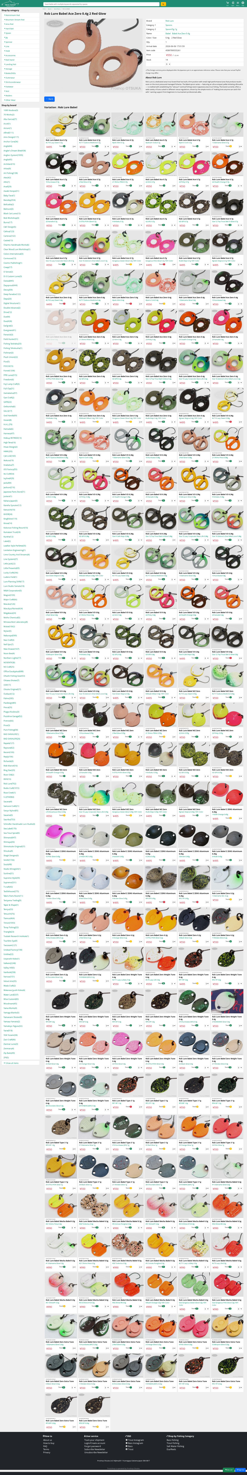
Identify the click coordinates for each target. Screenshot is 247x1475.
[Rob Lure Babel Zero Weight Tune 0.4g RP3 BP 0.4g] (61, 1001)
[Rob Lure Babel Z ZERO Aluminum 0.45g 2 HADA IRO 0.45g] (94, 835)
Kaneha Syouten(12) (12, 505)
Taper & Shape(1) (11, 905)
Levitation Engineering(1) (14, 550)
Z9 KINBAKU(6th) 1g (186, 1184)
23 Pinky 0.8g (151, 615)
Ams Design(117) (11, 137)
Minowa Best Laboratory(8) (16, 622)
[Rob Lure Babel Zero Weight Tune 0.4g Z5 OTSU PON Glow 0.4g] (161, 1043)
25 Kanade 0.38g (152, 497)
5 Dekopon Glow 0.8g (54, 654)
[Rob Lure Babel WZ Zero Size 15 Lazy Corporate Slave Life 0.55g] (94, 793)
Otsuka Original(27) (12, 689)
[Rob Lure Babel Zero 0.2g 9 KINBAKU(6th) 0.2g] (94, 959)
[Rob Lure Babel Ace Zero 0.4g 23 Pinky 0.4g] (161, 321)
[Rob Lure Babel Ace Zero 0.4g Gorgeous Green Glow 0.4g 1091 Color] (128, 400)
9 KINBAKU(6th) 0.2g (87, 977)
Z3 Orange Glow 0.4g (87, 1064)
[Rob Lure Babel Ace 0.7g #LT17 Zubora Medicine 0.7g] (94, 124)
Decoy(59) (8, 289)
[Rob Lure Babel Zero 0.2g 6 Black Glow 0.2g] (194, 919)
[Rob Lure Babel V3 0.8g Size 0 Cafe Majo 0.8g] (194, 636)
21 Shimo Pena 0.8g (86, 615)
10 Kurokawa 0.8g (219, 575)
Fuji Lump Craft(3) (11, 384)
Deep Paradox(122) (12, 294)
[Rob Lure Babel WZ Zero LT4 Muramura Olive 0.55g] (61, 793)
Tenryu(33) (8, 909)
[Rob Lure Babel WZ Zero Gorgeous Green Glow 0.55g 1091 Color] (128, 793)
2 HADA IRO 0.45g (85, 856)
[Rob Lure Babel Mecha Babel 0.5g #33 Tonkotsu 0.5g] (128, 1245)
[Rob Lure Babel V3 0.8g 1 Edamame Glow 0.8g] (194, 557)
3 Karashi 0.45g (118, 856)
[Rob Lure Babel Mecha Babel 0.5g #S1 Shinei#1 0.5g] (61, 1284)
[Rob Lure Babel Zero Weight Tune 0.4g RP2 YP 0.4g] (227, 959)
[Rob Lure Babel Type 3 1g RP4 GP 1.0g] (227, 1085)
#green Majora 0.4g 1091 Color (190, 418)
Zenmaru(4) (9, 1048)
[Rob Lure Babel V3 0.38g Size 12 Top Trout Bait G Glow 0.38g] (161, 518)
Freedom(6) (9, 379)
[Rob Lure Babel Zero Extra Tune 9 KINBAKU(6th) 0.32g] (161, 1365)
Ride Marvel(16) (10, 765)
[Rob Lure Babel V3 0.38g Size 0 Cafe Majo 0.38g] (128, 518)
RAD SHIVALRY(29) (12, 738)
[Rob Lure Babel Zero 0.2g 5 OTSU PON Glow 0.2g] (161, 919)
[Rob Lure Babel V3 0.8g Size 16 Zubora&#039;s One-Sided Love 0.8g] (94, 675)
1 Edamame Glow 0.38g (121, 457)
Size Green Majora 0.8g (121, 694)
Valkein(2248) (10, 963)
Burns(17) (8, 222)
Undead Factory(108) (13, 949)
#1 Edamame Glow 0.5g (55, 1263)
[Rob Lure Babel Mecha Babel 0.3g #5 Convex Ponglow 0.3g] (128, 1205)
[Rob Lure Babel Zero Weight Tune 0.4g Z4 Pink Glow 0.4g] (128, 1043)
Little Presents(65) (11, 568)
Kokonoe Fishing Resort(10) (16, 527)
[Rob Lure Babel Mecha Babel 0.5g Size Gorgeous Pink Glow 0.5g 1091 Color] (227, 1284)
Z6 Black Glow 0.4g (186, 1064)
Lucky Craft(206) (11, 572)
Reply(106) (8, 756)
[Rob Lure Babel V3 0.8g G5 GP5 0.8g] (161, 636)
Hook (8, 51)
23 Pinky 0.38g (84, 497)
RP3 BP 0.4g (50, 1022)
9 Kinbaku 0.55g (152, 772)
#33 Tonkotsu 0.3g (86, 1224)
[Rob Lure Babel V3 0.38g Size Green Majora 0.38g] (61, 557)
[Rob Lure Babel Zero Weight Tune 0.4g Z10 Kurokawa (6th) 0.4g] (194, 1001)
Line (7, 46)
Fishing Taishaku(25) (12, 343)
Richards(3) (8, 761)
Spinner (9, 42)
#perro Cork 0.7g (185, 142)
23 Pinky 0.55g (217, 733)
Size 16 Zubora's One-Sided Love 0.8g (93, 694)
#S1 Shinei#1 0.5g (52, 1302)
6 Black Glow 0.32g (53, 1384)
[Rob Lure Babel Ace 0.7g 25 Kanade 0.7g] (61, 203)
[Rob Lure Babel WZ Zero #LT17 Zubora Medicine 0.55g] (227, 675)
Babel (168, 33)
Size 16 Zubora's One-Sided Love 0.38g (226, 536)
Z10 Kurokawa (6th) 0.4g (188, 1022)
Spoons (50, 9)
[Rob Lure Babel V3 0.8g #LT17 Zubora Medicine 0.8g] (161, 557)
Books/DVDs (11, 73)
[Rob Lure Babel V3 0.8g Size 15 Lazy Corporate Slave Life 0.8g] (61, 675)
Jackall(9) (7, 483)
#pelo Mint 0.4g (118, 300)
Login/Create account (94, 1443)
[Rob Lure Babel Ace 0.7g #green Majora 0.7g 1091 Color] (227, 242)
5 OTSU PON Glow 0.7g (87, 221)
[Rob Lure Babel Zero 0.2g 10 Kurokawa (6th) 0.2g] (61, 919)
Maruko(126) (9, 604)
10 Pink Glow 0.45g (53, 856)
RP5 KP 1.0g (50, 1145)
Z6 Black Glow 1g (85, 1184)
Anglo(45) (8, 159)
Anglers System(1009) (13, 155)
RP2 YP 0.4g (216, 980)
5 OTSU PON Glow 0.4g (54, 379)
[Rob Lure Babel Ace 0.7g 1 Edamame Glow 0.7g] (227, 124)
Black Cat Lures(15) (12, 213)
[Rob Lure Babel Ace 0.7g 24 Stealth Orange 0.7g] (227, 164)
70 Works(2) (9, 114)
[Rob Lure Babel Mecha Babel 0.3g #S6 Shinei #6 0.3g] (227, 1205)
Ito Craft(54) (9, 473)
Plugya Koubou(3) (11, 711)
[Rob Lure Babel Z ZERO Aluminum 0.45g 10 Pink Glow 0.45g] (61, 835)
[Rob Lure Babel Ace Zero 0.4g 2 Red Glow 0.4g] (61, 321)
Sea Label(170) (10, 828)
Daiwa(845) (9, 280)
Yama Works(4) (10, 1008)
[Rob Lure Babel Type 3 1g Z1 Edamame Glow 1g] (94, 1127)
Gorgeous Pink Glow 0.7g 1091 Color (159, 261)
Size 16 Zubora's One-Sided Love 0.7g (93, 261)
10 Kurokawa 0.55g (86, 733)
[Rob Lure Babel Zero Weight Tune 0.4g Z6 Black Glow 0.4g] (194, 1043)
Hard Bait (10, 28)
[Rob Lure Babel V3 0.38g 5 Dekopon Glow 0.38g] (194, 478)
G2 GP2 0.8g (116, 654)
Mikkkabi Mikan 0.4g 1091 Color (91, 418)
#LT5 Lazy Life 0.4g (153, 980)
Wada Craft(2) (10, 985)
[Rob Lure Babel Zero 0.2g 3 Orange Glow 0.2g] (128, 919)
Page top (241, 1470)
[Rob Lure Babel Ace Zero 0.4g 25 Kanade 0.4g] (227, 321)
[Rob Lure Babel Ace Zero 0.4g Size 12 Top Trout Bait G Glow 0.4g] (161, 360)
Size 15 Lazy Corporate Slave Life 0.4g (193, 379)
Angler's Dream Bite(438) (15, 150)
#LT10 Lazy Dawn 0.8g (120, 575)
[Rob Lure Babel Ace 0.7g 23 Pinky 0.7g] (194, 164)
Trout (130, 1449)
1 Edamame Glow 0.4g (187, 300)
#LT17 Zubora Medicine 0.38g (57, 457)
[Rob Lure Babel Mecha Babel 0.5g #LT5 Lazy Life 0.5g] (227, 1245)
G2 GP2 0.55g (184, 772)
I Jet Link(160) (10, 456)
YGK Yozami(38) (10, 1035)
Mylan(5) (7, 631)
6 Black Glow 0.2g (185, 938)
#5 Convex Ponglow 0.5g (155, 1263)
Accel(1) (7, 123)
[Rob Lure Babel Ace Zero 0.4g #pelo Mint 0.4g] (128, 282)
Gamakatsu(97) (10, 393)
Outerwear (10, 78)
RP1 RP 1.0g (116, 1103)
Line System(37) (11, 559)
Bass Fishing (173, 1440)
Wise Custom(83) (11, 999)
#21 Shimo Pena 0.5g (87, 1263)
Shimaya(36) (9, 842)
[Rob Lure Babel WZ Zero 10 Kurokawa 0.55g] (94, 715)
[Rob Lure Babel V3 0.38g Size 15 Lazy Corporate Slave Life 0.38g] (194, 518)
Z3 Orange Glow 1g (186, 1145)
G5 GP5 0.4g (116, 379)
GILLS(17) (8, 411)
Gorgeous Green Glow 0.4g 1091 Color (126, 418)
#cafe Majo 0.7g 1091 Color (189, 261)
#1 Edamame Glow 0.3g (221, 1184)
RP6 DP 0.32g (84, 1423)
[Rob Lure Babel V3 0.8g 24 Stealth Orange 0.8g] (194, 597)
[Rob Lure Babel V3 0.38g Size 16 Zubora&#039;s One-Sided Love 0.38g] (227, 518)
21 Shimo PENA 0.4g (86, 339)
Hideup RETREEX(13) (12, 438)
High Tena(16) (10, 442)
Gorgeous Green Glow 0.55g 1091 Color (127, 812)
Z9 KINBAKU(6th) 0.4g (87, 1106)
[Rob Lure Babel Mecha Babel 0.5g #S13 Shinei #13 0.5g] (94, 1284)
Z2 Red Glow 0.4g (52, 1064)
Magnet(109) (9, 595)
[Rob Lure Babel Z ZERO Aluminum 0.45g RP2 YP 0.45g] (194, 877)
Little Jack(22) (9, 563)
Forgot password (92, 1446)
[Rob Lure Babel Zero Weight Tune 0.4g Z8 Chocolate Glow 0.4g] (61, 1085)
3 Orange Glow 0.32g (153, 1344)
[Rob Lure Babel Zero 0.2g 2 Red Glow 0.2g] (94, 919)
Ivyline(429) (9, 478)
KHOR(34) (8, 514)
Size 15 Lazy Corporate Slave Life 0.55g (93, 812)
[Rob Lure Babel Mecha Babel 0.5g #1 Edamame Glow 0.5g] (61, 1245)
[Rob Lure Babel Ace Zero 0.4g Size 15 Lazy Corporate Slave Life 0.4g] (194, 360)
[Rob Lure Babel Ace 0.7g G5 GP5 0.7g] (194, 203)
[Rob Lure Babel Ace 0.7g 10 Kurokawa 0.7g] (61, 164)
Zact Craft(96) (9, 1039)
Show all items (12, 1063)
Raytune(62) (9, 747)
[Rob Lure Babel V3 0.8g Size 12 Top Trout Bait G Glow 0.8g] (227, 636)
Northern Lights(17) (12, 658)
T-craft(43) (8, 886)
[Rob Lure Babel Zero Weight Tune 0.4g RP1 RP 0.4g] (194, 959)
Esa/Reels (171, 1449)
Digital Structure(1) (12, 303)
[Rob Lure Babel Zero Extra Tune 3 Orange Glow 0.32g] (161, 1326)
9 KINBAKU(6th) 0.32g (154, 1384)
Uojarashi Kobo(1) (11, 958)
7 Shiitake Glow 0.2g (219, 938)
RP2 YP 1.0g (150, 1103)
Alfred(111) (9, 132)
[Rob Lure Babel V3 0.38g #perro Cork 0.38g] (94, 439)
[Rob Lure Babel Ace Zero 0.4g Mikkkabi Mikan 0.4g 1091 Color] (94, 400)
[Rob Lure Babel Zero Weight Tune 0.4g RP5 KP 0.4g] (128, 1001)
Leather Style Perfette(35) (15, 545)
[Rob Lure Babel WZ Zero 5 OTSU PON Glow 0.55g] (128, 754)
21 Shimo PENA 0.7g (119, 182)
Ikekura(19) (9, 460)
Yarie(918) (8, 1030)
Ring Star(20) (9, 770)
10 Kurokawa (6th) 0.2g (54, 938)
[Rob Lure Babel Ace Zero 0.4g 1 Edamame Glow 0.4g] (194, 282)
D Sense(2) (8, 271)
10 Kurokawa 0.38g (153, 457)
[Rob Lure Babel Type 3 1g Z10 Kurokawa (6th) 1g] (128, 1127)
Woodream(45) (10, 1003)
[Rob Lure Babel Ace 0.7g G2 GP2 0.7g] (161, 203)
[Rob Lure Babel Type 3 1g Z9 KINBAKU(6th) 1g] (194, 1166)
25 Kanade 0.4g (218, 339)
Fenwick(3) (8, 334)
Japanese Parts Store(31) (14, 491)
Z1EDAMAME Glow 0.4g (221, 1022)
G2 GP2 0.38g (51, 536)
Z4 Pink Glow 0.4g (119, 1064)
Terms (46, 1449)
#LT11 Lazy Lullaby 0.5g (188, 1263)
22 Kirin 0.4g (116, 339)
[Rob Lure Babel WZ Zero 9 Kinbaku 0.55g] (161, 754)
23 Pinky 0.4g (151, 339)
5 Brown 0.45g (184, 856)
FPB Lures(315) (10, 375)
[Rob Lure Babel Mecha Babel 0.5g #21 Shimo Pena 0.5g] (94, 1245)
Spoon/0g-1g (57, 9)
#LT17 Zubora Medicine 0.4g (89, 300)
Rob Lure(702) (10, 783)
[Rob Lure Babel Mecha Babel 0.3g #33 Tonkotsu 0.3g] (94, 1205)
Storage (9, 69)
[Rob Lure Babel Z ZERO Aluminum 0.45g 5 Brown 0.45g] (194, 835)
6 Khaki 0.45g (217, 856)
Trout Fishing (173, 1443)
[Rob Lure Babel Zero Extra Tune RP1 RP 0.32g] (194, 1365)
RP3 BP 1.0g (183, 1103)
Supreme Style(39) (12, 878)
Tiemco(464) (9, 918)
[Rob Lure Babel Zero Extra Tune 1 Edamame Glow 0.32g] (61, 1326)
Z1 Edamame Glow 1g (87, 1145)
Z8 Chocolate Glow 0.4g (54, 1106)
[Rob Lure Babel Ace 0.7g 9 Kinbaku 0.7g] (128, 203)
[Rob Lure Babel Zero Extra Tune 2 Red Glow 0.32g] (128, 1326)
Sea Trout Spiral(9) (12, 833)
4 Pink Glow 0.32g (185, 1344)
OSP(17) (7, 685)
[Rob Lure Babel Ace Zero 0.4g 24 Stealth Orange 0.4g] (194, 321)
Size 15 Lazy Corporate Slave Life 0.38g (193, 536)
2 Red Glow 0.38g (185, 457)
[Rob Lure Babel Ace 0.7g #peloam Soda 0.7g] (161, 124)
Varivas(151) (9, 976)
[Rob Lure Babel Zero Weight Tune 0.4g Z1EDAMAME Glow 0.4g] (227, 1001)
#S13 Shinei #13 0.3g (186, 1224)
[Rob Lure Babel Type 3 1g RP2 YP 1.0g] (161, 1085)
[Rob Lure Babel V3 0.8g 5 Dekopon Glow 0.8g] (61, 636)
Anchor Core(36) (11, 141)
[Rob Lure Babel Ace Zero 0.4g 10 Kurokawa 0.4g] (227, 282)
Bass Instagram (135, 1443)
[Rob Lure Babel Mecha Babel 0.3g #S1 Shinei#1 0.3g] (161, 1205)
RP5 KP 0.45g (150, 898)
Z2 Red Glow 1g (151, 1145)
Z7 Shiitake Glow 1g (119, 1184)
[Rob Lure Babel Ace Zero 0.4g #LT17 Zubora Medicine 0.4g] (94, 282)
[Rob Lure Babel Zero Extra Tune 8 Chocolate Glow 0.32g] (128, 1365)
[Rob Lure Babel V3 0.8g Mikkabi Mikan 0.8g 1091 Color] (161, 675)
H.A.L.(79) (8, 424)
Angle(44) (8, 146)
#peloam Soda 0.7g (153, 142)
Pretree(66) (8, 720)
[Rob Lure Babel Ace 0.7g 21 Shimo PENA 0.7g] (128, 164)
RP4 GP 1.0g (216, 1103)
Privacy (46, 1452)
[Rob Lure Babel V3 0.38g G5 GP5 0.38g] (94, 518)
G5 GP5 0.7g (183, 221)
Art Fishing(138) (11, 173)
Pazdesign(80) (10, 703)
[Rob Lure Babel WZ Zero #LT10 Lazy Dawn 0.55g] (194, 675)
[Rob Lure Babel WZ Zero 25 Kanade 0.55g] (94, 754)
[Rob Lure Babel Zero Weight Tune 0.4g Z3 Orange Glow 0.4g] (94, 1043)
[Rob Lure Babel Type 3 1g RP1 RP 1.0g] (128, 1085)
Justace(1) (8, 496)
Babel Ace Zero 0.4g (181, 33)
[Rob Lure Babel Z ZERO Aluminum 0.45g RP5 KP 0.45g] (161, 877)
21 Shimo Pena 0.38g (220, 457)
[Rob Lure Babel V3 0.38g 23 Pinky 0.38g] (94, 478)
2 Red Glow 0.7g (85, 182)
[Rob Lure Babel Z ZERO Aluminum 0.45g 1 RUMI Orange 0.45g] (227, 793)
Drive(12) (8, 312)
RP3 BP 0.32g (51, 1423)
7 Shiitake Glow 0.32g (87, 1384)
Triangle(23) (9, 931)
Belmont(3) (8, 209)
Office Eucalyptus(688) (13, 671)
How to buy (48, 1443)
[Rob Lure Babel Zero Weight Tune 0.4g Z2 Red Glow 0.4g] (61, 1043)
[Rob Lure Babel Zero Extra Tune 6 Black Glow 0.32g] (61, 1365)
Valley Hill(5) (9, 967)
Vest (7, 91)
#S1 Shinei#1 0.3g (152, 1224)
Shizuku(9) (8, 851)
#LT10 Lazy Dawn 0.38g (221, 418)
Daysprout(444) (10, 285)
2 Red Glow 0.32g (118, 1344)
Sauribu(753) (9, 819)
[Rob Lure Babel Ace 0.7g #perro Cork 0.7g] (194, 124)
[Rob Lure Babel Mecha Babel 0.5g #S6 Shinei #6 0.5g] (128, 1284)
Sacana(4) (8, 801)
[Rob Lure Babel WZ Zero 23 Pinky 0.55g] (227, 715)
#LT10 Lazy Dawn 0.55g (188, 694)
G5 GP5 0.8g (150, 654)
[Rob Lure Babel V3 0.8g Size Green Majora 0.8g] (128, 675)
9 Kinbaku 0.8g (84, 654)
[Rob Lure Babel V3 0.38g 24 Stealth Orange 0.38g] (128, 478)
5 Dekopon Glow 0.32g (220, 1344)
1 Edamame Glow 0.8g (187, 575)
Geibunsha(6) (9, 406)
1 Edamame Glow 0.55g (54, 733)
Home (44, 9)
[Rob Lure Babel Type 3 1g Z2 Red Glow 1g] (161, 1127)
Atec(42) (7, 177)
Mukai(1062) (9, 626)
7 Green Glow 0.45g (53, 898)
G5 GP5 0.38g (84, 536)
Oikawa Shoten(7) (11, 680)
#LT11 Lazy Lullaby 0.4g (121, 980)
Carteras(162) (9, 236)
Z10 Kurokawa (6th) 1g (120, 1145)
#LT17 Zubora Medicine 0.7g (89, 142)
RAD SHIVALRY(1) (11, 734)
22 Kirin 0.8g (116, 615)
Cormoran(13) (10, 258)
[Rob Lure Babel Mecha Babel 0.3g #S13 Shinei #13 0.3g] (194, 1205)
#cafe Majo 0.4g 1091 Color (156, 418)
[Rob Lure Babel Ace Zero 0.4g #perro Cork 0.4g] (161, 282)
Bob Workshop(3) (11, 218)
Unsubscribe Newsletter (96, 1452)
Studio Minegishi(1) (12, 869)
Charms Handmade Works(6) (16, 244)
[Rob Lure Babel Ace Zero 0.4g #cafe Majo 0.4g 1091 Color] (161, 400)
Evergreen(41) (10, 330)
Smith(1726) (9, 860)
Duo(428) (8, 321)
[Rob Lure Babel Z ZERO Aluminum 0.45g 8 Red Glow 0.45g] (94, 877)
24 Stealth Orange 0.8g (187, 615)
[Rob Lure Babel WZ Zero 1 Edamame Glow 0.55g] (61, 715)
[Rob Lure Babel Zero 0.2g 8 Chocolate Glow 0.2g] (61, 959)
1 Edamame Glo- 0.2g (220, 896)
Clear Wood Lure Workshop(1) (17, 249)
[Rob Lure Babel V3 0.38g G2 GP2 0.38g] (61, 518)
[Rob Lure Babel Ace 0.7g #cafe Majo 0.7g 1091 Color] (194, 242)
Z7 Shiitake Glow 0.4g (220, 1064)
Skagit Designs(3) (11, 855)
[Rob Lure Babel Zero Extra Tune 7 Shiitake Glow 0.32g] (94, 1365)
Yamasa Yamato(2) (12, 1021)
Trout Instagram (136, 1440)
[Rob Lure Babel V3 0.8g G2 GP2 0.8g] (128, 636)
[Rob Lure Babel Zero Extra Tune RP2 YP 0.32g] (227, 1365)
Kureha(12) (8, 536)
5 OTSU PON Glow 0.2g (154, 938)
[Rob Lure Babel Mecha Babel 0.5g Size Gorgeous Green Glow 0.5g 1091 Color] (194, 1284)
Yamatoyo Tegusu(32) (13, 1026)
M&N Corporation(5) (13, 590)
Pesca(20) (8, 707)
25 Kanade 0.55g (85, 772)
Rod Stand (10, 60)
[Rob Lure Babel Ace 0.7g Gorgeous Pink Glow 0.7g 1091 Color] (161, 242)
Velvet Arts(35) (10, 981)
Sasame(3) (8, 815)
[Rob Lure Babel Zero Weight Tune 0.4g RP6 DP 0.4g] (161, 1001)
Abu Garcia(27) (10, 119)
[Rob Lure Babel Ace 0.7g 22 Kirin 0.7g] (161, 164)
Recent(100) (9, 752)
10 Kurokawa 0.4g (219, 300)
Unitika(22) (8, 954)
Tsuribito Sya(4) (10, 940)
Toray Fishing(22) (11, 927)
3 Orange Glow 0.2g (119, 938)
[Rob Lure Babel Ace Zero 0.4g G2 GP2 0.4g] (94, 360)
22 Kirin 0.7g (150, 182)
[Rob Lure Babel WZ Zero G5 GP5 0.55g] (227, 754)
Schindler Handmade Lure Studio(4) (19, 824)
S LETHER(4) (9, 797)
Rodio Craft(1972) (11, 788)
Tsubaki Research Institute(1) (16, 936)
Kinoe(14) (8, 523)
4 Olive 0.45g (150, 856)
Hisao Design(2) (10, 447)
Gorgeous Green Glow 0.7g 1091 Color (126, 261)
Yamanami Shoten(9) (13, 1017)
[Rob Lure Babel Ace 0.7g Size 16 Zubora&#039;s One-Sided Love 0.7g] (94, 242)
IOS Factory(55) (10, 469)
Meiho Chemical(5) (12, 617)
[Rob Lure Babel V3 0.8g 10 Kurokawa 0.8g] (227, 557)
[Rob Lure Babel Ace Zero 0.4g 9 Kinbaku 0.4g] (61, 400)
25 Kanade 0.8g (218, 615)
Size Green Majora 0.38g (55, 575)
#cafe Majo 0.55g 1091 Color (156, 812)
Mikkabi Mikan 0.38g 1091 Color (91, 575)
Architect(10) (9, 164)
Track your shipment (94, 1440)
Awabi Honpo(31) (11, 191)
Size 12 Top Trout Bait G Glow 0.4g (158, 379)
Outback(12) (9, 693)
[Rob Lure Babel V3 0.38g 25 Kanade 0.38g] (161, 478)
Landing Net (11, 64)
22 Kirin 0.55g (184, 733)
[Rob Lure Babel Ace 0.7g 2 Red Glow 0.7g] (94, 164)
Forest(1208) (9, 370)
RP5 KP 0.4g (116, 1022)
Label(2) (7, 541)
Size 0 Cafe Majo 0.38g (120, 536)
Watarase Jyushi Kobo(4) (14, 990)
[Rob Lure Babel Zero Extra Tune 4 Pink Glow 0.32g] (194, 1326)
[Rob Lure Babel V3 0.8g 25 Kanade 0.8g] (227, 597)
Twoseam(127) (10, 945)
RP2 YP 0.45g (184, 898)
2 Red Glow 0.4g (52, 339)
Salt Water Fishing (175, 1446)
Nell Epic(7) (8, 644)
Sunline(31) (9, 873)
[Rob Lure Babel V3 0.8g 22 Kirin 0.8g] (128, 597)
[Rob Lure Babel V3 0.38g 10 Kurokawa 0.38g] (161, 439)
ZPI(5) (6, 1057)
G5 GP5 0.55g (217, 772)
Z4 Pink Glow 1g (218, 1145)
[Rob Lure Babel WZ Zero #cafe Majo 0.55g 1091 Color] (161, 793)
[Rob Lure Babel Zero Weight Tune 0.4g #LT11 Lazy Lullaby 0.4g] (128, 959)
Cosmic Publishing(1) (13, 263)
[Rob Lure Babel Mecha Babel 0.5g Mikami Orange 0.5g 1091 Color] (161, 1284)
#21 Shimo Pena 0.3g (54, 1224)
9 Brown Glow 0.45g (119, 898)
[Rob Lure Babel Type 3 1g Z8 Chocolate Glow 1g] (161, 1166)
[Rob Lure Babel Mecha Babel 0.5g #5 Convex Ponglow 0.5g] (161, 1245)
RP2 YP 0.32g (217, 1384)
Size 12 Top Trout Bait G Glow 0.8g (225, 654)
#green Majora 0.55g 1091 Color (191, 812)
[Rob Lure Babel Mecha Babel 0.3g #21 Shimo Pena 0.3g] (61, 1205)
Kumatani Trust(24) (12, 532)
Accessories (11, 55)
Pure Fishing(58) (11, 729)
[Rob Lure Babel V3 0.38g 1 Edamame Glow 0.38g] (128, 439)
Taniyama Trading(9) (12, 900)
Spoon (8, 33)
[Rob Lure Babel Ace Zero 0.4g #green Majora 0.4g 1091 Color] (194, 400)
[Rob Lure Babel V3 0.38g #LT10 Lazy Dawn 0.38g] (227, 400)
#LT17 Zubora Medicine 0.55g (223, 694)
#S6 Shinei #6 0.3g (219, 1224)
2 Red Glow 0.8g (52, 615)
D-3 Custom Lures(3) (13, 276)
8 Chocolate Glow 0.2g (54, 977)
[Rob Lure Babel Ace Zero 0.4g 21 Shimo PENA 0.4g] (94, 321)
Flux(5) (7, 361)
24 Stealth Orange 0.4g (187, 339)
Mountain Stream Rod (15, 19)
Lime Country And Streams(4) (17, 554)
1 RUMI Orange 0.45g (220, 814)
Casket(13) (8, 240)
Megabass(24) (10, 613)
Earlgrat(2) (8, 325)
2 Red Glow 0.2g (85, 938)
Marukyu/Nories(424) (13, 608)
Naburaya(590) (10, 635)
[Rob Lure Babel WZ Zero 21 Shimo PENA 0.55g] (161, 715)
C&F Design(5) (10, 227)
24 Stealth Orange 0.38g (121, 497)
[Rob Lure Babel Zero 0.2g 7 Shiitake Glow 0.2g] (227, 919)
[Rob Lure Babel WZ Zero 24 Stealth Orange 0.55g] (61, 754)
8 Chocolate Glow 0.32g (121, 1384)
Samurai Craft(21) (11, 806)
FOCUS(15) (8, 366)
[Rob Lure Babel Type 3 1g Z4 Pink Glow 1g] (227, 1127)
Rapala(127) (9, 743)
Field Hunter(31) (11, 339)
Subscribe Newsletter (94, 1449)
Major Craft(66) (10, 599)
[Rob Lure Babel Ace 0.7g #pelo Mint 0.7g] (128, 124)
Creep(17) (8, 267)
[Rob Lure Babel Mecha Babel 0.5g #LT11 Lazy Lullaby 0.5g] (194, 1245)
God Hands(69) (10, 415)
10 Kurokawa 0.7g (52, 182)
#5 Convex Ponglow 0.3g (121, 1224)
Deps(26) (7, 298)
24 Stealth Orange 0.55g (55, 772)
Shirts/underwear (13, 82)
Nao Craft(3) (9, 640)
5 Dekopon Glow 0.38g (187, 497)
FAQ (45, 1446)
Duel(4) (7, 316)
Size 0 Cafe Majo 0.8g (187, 654)
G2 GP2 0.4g (83, 379)
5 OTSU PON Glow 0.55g (121, 772)
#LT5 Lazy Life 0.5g (219, 1263)
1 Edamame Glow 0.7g (220, 142)
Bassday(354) (9, 200)
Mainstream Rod (13, 15)
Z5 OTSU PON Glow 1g (54, 1184)
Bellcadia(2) (9, 204)
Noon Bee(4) (9, 653)
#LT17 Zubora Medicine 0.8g (156, 575)
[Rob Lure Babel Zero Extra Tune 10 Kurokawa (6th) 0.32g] (94, 1326)
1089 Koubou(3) (11, 110)
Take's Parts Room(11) (13, 896)
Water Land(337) (11, 994)
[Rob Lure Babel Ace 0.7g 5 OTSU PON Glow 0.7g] (94, 203)
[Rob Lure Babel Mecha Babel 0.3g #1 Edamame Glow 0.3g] (227, 1166)
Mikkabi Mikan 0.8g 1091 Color (157, 694)
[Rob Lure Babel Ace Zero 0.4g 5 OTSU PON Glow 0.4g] (61, 360)
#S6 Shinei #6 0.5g (119, 1302)
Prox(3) (7, 725)
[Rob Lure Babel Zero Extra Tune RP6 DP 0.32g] (94, 1405)
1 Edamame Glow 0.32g (54, 1344)
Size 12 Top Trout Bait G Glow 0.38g (159, 536)
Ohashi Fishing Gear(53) (14, 676)
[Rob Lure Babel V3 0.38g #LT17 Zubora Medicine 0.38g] (61, 439)
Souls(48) (8, 864)
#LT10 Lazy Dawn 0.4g (54, 300)
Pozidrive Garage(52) (13, 716)
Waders (9, 95)
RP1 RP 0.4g (183, 980)
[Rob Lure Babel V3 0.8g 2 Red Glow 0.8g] (61, 597)
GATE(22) (7, 402)
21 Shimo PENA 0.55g (154, 733)
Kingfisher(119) (10, 518)
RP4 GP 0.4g (83, 1022)
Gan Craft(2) (9, 397)
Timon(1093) (9, 922)
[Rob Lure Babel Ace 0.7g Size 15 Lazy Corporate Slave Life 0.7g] (61, 242)
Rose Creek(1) (10, 792)
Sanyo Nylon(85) (11, 810)
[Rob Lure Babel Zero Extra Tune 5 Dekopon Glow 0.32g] (227, 1326)
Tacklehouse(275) (11, 891)
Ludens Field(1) (10, 577)
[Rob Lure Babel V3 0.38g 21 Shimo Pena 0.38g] (227, 439)
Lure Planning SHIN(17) (14, 581)
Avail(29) (7, 186)
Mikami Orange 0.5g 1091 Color (157, 1302)
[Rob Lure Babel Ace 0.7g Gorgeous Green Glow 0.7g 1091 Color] (128, 242)
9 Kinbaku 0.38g (218, 497)
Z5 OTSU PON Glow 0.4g (155, 1064)
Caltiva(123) (9, 231)
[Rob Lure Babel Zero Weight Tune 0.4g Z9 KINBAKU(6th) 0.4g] (94, 1085)
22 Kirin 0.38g (51, 497)
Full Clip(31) (9, 388)
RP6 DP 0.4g (150, 1022)
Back (50, 99)
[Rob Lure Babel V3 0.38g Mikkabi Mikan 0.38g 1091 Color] (94, 557)
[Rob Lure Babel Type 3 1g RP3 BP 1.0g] (194, 1085)
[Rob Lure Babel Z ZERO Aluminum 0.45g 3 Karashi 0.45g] (128, 835)
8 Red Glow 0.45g (85, 898)
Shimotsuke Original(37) (14, 846)
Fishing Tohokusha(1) (13, 348)
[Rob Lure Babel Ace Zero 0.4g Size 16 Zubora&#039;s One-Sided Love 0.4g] (227, 360)
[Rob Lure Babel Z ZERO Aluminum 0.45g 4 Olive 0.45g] (161, 835)
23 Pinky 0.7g (184, 182)
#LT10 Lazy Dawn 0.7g (54, 142)
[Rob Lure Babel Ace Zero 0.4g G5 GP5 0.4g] (128, 360)
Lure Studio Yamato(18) (14, 586)
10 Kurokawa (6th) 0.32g (88, 1344)
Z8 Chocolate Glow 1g (154, 1184)
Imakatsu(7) (9, 465)
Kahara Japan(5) (10, 500)
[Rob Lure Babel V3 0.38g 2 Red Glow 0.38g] (194, 439)
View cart (229, 1470)
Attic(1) (7, 182)
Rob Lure (170, 20)
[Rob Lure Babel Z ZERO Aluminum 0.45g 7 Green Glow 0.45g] (61, 877)
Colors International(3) (13, 253)
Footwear (9, 86)
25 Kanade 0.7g (51, 221)
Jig (7, 37)
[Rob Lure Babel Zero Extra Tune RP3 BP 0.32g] (61, 1405)
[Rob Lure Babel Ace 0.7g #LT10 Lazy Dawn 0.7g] (61, 124)
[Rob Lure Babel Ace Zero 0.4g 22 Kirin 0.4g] (128, 321)
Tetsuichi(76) (9, 913)
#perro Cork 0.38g (86, 457)
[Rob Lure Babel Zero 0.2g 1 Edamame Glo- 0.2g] (227, 877)
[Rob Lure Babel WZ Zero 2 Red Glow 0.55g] (128, 715)
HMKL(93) (8, 451)
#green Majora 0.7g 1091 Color (223, 261)
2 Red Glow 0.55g (118, 733)
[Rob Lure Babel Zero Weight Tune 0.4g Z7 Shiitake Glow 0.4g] (227, 1043)
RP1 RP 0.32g (184, 1384)
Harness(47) (9, 433)
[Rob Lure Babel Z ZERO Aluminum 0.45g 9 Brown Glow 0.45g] (128, 877)
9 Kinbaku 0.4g (51, 418)
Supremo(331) (10, 882)
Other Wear (11, 100)
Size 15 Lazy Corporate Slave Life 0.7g (60, 261)
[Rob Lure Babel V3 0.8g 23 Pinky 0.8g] (161, 597)
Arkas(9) (7, 168)
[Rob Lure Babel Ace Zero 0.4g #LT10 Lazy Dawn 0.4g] (61, 282)
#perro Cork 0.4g (152, 300)
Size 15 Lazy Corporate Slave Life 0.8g (60, 694)
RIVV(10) (7, 779)
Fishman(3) (8, 352)
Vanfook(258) (9, 972)
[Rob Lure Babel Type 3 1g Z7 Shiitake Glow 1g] (128, 1166)
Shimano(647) (10, 837)
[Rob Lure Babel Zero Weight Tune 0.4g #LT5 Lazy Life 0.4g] (161, 959)
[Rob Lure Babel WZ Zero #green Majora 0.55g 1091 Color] (194, 793)
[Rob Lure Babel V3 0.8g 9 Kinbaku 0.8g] (94, 636)
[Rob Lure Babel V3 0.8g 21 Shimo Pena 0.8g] (94, 597)
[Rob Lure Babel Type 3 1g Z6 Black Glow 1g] (94, 1166)
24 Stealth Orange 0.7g (220, 182)
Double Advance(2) (12, 307)
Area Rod (9, 24)
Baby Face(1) (9, 195)
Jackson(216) (9, 487)
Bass (130, 1446)
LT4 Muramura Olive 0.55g (56, 812)
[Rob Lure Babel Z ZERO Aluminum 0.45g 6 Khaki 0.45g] (227, 835)
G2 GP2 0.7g (150, 221)
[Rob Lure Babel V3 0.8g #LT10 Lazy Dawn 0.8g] (128, 557)
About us (47, 1440)
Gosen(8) (7, 420)
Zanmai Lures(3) (11, 1044)
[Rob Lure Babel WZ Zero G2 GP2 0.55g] (194, 754)
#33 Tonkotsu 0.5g (119, 1263)
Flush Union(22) (11, 357)
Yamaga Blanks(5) (11, 1012)
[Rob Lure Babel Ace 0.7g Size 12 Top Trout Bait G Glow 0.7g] (227, 203)
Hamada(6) (8, 429)
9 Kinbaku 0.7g (117, 221)
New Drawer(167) (11, 649)
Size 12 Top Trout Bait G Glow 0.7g (225, 221)
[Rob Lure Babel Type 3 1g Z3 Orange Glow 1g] (194, 1127)
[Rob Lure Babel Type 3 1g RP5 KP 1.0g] (61, 1127)
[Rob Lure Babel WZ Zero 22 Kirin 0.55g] (194, 715)
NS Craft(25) (9, 667)
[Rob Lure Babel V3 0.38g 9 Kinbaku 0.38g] (227, 478)
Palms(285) (9, 698)
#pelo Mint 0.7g (118, 142)
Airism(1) (8, 128)
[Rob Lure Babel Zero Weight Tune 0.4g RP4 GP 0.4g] (94, 1001)
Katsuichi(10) (9, 509)
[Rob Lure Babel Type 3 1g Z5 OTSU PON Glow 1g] (61, 1166)
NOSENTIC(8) (9, 662)
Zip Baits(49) (9, 1053)
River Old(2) (9, 774)
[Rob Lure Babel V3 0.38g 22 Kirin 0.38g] (61, 478)
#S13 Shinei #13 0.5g (87, 1302)
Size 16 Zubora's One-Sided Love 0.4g (226, 379)
